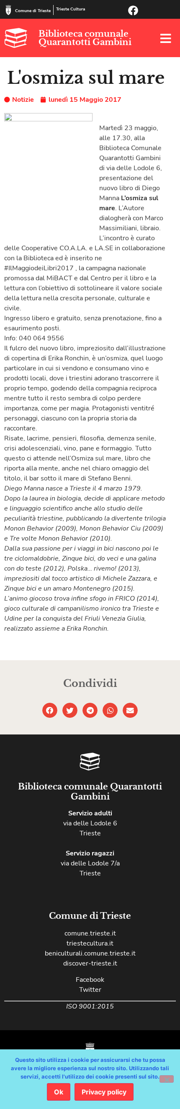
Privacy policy (104, 1092)
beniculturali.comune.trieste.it (90, 953)
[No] (166, 1079)
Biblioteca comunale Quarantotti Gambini (85, 38)
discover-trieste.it (90, 963)
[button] (49, 710)
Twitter (90, 989)
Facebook (90, 979)
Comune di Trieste (33, 11)
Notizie (23, 99)
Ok (58, 1092)
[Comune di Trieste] (8, 10)
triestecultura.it (90, 943)
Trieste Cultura (70, 9)
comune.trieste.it (90, 933)
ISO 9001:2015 (90, 1006)
